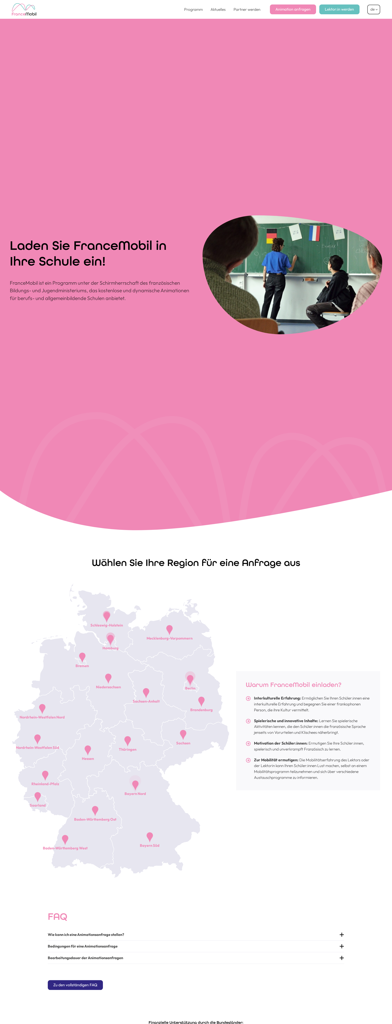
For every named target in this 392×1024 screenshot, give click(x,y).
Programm (193, 9)
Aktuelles (218, 9)
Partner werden (247, 9)
